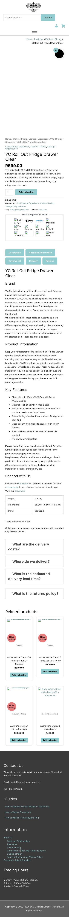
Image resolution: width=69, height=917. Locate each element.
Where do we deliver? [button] (31, 561)
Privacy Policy (14, 847)
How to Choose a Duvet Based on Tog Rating (27, 806)
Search (48, 17)
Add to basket (26, 192)
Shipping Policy (14, 853)
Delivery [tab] (33, 261)
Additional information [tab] (40, 252)
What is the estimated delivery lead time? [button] (29, 576)
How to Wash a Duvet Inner (18, 812)
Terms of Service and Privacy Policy (25, 857)
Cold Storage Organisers (17, 146)
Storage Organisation (19, 209)
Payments (12, 844)
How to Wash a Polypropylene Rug (22, 817)
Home (8, 139)
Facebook (23, 483)
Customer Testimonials (18, 841)
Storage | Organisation (39, 139)
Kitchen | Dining (20, 139)
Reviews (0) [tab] (15, 261)
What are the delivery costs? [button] (28, 546)
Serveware (20, 491)
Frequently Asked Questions (17, 860)
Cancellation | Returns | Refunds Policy (26, 850)
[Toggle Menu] (34, 31)
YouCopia (42, 209)
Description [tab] (15, 252)
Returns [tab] (50, 261)
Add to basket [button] (19, 675)
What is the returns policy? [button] (35, 593)
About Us (8, 837)
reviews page (12, 487)
